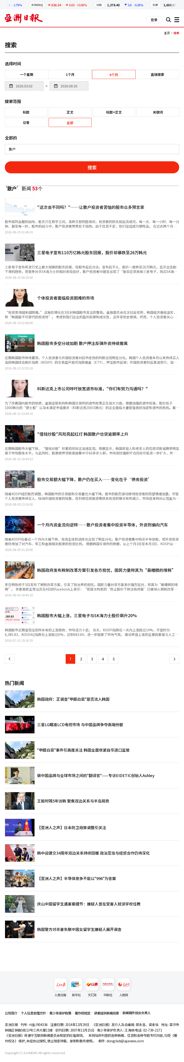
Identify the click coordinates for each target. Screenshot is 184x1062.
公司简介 (11, 1013)
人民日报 (60, 995)
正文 (70, 112)
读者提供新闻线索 (106, 1013)
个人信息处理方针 (33, 1013)
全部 (70, 122)
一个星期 (26, 74)
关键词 (158, 112)
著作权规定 (82, 1013)
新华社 (76, 995)
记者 (26, 122)
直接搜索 (157, 74)
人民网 (123, 995)
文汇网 (92, 995)
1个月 (70, 74)
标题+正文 (114, 112)
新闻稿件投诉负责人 (136, 1012)
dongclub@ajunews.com (125, 1040)
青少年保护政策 (60, 1013)
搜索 (92, 167)
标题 (26, 112)
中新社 (108, 995)
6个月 (113, 74)
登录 (154, 19)
